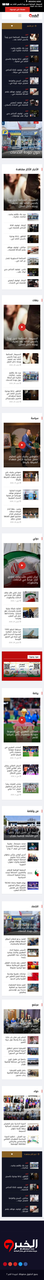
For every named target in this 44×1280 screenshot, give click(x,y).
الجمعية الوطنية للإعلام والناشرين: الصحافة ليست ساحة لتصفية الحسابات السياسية (15, 874)
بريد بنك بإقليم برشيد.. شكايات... (19, 1167)
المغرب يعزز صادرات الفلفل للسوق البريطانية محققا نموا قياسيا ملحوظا (15, 965)
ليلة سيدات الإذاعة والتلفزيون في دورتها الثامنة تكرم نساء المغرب (22, 1112)
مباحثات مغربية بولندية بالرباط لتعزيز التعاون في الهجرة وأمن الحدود (16, 976)
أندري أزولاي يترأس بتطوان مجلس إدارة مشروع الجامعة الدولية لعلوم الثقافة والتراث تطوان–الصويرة (15, 859)
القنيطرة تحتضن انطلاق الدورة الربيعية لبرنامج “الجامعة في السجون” (16, 1050)
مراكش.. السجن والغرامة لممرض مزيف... (18, 1199)
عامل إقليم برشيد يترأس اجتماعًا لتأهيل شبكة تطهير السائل (23, 1026)
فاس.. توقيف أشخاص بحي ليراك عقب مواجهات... (17, 115)
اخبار (26, 34)
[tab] (12, 26)
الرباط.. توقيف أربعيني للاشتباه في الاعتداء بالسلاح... (16, 104)
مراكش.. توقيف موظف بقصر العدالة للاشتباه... (16, 248)
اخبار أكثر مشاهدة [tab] (30, 1154)
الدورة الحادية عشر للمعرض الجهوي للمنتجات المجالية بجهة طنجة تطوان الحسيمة (22, 670)
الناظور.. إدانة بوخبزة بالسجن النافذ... (16, 1177)
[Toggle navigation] (19, 15)
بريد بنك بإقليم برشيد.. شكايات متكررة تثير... (19, 49)
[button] (3, 3)
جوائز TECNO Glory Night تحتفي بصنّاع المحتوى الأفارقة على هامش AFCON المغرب (15, 886)
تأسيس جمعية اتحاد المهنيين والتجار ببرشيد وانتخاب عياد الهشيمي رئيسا (16, 954)
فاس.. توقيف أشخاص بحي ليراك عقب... (15, 270)
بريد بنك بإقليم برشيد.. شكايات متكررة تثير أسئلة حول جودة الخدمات (24, 927)
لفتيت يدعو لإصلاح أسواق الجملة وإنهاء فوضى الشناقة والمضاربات (15, 941)
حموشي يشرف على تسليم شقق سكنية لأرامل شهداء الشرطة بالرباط (23, 459)
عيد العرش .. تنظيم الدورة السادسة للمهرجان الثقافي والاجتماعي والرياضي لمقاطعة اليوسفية (15, 1140)
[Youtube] (15, 1264)
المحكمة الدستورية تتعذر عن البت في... (16, 259)
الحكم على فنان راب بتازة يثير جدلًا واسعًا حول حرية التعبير (15, 1039)
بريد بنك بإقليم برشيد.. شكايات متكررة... (17, 215)
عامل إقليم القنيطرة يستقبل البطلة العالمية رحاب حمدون (16, 1072)
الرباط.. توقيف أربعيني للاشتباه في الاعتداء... (17, 281)
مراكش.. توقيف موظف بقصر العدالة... (16, 1210)
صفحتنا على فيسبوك (17, 9)
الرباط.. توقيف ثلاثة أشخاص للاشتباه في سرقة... (17, 71)
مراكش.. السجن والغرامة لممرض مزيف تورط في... (18, 82)
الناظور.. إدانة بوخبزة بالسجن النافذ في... (17, 237)
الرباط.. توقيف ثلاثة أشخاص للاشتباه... (17, 1188)
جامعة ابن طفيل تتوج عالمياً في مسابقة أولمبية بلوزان (23, 834)
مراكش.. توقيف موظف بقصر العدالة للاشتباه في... (16, 93)
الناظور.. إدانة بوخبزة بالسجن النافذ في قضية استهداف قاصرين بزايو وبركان (23, 146)
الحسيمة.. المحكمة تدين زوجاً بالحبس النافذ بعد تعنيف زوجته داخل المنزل (23, 5)
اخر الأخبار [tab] (30, 26)
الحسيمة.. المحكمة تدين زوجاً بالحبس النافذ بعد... (16, 38)
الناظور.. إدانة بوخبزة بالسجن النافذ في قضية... (16, 60)
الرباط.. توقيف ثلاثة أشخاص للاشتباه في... (17, 226)
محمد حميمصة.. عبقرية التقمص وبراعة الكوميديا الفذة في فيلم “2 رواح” (16, 846)
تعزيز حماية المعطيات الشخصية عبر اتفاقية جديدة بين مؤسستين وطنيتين (17, 988)
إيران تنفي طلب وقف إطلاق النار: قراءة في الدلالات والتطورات (23, 579)
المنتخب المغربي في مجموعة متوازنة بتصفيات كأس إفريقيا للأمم (22, 734)
